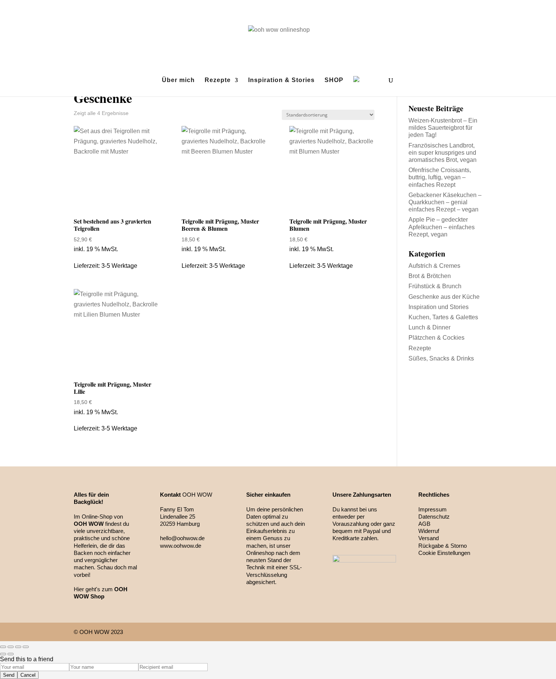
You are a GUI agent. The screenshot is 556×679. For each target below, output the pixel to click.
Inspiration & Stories (281, 80)
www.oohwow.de (180, 545)
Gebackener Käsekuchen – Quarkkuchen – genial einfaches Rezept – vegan (444, 202)
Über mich (178, 80)
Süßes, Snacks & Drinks (441, 358)
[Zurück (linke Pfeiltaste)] (3, 654)
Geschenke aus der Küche (444, 297)
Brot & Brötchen (429, 276)
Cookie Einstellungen (444, 553)
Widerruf (428, 531)
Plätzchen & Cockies (436, 337)
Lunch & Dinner (429, 327)
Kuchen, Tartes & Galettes (443, 317)
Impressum (432, 509)
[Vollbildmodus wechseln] (18, 647)
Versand (428, 538)
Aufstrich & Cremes (434, 266)
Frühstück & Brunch (434, 286)
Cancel (28, 675)
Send (8, 675)
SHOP (334, 80)
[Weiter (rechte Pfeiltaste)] (11, 654)
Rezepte (218, 80)
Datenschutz (434, 516)
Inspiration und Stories (438, 307)
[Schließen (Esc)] (3, 647)
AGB (424, 524)
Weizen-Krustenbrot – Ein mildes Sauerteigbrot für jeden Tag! (442, 127)
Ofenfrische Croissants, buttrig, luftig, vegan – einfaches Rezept (439, 177)
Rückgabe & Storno (442, 545)
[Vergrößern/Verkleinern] (26, 647)
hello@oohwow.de (182, 538)
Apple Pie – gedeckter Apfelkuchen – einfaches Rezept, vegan (441, 226)
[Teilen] (11, 647)
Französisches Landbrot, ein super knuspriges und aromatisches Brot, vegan (442, 152)
